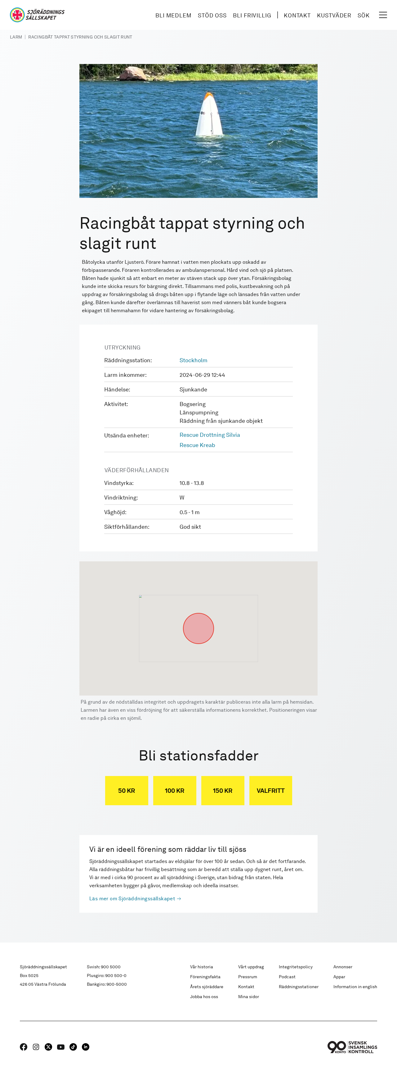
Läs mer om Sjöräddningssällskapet (132, 899)
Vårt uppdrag (251, 966)
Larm (16, 36)
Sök (364, 15)
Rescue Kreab (197, 445)
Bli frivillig (252, 15)
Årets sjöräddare (206, 986)
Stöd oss (212, 15)
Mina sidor (248, 996)
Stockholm (193, 360)
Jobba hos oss (204, 996)
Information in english (355, 986)
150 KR (222, 790)
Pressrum (247, 976)
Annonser (342, 966)
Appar (339, 976)
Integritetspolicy (296, 966)
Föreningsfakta (205, 976)
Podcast (287, 976)
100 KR (174, 790)
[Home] (37, 14)
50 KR (126, 790)
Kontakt (297, 15)
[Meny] (383, 15)
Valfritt (271, 790)
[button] (198, 612)
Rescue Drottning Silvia (210, 434)
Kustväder (334, 15)
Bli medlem (173, 15)
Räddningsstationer (299, 986)
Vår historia (201, 966)
